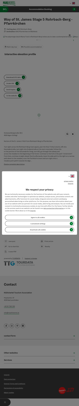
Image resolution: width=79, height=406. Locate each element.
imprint (70, 183)
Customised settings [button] (37, 223)
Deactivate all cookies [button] (38, 230)
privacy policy (68, 181)
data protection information (54, 208)
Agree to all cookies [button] (38, 217)
